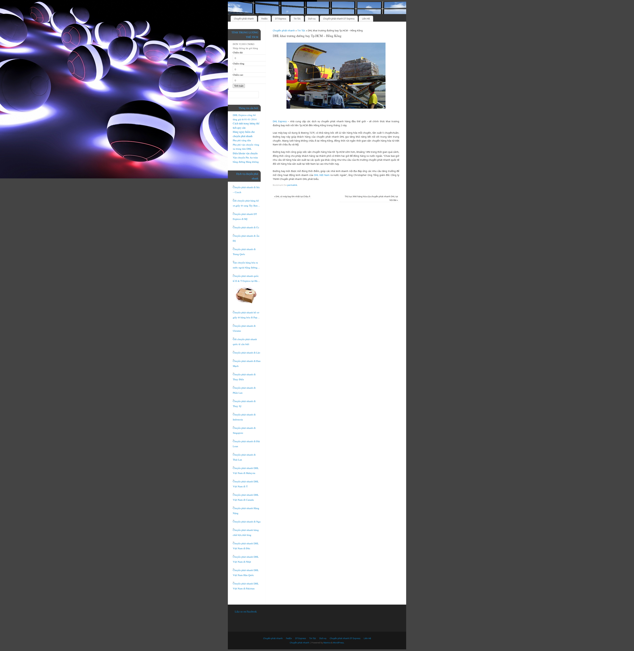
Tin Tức (297, 18)
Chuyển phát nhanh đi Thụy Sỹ (244, 403)
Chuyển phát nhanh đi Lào (246, 352)
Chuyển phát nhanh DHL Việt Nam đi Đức (246, 546)
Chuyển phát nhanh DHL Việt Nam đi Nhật (246, 559)
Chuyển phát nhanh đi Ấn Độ (246, 238)
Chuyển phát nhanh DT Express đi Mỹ (245, 216)
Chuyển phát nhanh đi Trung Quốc (244, 251)
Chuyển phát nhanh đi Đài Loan (246, 444)
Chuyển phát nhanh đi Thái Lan (244, 457)
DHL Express (280, 121)
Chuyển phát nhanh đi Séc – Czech (246, 190)
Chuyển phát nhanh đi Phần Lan (244, 390)
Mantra (327, 642)
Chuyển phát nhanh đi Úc (246, 227)
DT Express (280, 18)
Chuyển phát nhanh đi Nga (247, 521)
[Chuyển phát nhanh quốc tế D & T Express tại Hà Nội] (246, 295)
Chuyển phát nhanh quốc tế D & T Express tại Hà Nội (246, 278)
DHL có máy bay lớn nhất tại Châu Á (292, 196)
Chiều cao (238, 74)
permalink (292, 185)
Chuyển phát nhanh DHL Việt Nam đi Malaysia (246, 470)
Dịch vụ (312, 18)
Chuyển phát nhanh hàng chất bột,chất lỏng (246, 532)
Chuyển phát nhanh (244, 18)
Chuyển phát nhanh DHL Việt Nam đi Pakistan (246, 586)
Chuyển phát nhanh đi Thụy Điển (244, 377)
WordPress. (338, 642)
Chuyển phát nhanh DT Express (338, 18)
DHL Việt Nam (322, 175)
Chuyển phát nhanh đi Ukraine (244, 328)
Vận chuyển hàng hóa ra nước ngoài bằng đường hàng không (245, 265)
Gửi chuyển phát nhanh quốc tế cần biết (245, 341)
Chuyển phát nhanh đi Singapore (244, 430)
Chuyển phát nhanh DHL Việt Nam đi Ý (246, 484)
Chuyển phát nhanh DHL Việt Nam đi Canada (246, 497)
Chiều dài (238, 52)
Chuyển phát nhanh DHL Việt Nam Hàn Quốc (246, 572)
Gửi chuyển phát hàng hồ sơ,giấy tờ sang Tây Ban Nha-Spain (246, 203)
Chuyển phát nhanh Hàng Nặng (246, 510)
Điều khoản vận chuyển (245, 153)
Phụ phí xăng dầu (242, 140)
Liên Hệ (366, 18)
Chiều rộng (238, 63)
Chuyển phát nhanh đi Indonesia (244, 417)
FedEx (264, 18)
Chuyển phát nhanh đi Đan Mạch (247, 363)
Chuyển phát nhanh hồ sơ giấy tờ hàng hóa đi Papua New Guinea (246, 315)
